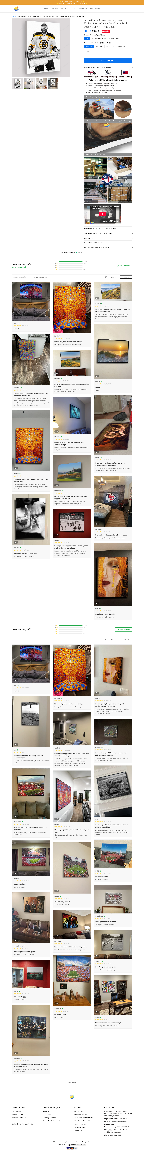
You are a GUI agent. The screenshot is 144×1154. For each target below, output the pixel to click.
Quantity (87, 51)
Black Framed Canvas (99, 38)
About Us (46, 1111)
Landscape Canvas (19, 1121)
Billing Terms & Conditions (83, 1121)
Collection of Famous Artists (22, 1124)
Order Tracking (94, 9)
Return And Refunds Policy (52, 1121)
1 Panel (103, 35)
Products (54, 9)
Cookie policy (78, 1130)
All (17, 16)
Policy (62, 9)
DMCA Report (62, 1145)
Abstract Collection (19, 1118)
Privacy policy (78, 1111)
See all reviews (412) (19, 267)
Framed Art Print (114, 38)
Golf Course (16, 1111)
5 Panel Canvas (17, 1114)
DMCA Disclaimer (80, 1127)
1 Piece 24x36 (110, 46)
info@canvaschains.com (118, 1122)
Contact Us (82, 9)
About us (71, 9)
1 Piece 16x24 (106, 43)
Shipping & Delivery (49, 1118)
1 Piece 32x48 (121, 46)
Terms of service (80, 1124)
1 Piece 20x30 (99, 46)
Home (46, 9)
